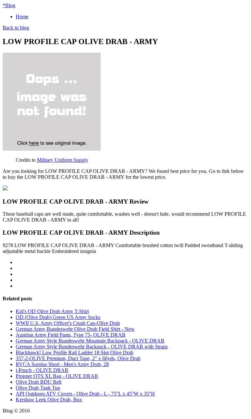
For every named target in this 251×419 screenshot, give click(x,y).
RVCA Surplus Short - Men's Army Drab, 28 (62, 364)
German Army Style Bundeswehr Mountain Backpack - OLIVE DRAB (90, 341)
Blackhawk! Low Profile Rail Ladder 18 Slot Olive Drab (74, 352)
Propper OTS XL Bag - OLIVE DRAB (57, 376)
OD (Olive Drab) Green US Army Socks (58, 317)
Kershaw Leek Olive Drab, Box (49, 399)
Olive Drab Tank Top (38, 388)
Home (22, 16)
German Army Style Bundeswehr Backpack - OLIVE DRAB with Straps (92, 346)
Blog (9, 5)
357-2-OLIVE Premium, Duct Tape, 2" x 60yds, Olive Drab (78, 358)
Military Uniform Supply (62, 160)
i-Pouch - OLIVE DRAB (42, 370)
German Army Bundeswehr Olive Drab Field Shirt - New (75, 329)
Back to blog (16, 27)
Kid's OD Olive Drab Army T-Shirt (52, 311)
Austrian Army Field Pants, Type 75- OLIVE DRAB (71, 335)
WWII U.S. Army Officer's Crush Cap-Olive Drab (68, 323)
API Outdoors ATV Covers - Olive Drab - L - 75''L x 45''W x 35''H (85, 393)
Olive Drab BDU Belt (38, 382)
